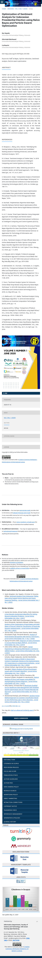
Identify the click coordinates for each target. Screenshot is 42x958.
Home (4, 9)
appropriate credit (25, 510)
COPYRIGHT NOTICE (10, 806)
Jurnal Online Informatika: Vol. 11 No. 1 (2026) (20, 639)
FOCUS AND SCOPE (10, 771)
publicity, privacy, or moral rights (19, 568)
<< (3, 706)
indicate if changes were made (21, 513)
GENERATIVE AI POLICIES (12, 818)
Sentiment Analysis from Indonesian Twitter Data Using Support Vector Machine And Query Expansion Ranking (21, 598)
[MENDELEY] (21, 846)
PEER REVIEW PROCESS (11, 767)
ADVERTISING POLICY (11, 794)
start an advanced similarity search (22, 710)
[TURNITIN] (21, 831)
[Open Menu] (2, 2)
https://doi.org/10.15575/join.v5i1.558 (17, 54)
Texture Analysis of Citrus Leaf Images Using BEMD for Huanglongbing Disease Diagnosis (22, 679)
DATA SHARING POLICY (11, 787)
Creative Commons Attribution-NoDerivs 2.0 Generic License (17, 949)
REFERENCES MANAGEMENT (13, 814)
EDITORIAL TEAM (9, 759)
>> (19, 706)
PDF (6, 393)
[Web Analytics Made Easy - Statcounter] (21, 881)
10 (16, 706)
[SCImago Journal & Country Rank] (21, 729)
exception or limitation (16, 562)
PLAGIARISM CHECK (10, 810)
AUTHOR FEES (8, 783)
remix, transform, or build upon (26, 522)
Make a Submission (21, 718)
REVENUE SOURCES (10, 791)
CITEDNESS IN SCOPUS (11, 763)
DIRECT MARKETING (10, 798)
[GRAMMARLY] (21, 838)
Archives (10, 9)
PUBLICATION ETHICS (11, 775)
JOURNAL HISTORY (10, 822)
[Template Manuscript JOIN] (21, 871)
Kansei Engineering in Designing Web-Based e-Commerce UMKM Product (21, 649)
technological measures (10, 531)
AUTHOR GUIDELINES (11, 779)
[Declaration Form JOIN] (21, 858)
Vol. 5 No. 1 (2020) (21, 9)
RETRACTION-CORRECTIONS (13, 802)
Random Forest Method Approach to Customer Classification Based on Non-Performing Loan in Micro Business (22, 698)
